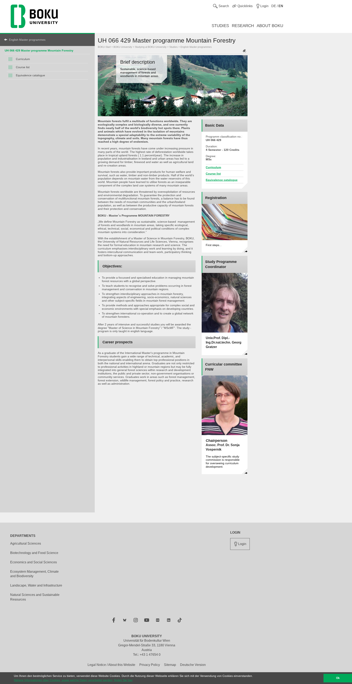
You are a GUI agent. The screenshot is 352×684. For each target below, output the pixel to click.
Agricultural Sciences (25, 543)
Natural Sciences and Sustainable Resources (34, 597)
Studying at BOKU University (150, 47)
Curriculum (23, 59)
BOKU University (122, 47)
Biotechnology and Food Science (34, 553)
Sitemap (170, 664)
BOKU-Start (104, 47)
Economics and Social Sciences (33, 562)
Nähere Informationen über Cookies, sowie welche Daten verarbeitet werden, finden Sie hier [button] (73, 680)
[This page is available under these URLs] (244, 51)
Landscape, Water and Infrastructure (36, 585)
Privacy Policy (149, 664)
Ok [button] (338, 678)
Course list (23, 67)
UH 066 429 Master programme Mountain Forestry (39, 50)
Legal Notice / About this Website (111, 664)
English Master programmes (27, 39)
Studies (173, 47)
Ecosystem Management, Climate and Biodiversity (34, 574)
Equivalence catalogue (30, 75)
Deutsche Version (193, 664)
